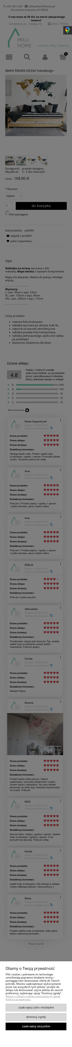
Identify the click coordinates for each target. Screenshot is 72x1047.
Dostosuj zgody (36, 1017)
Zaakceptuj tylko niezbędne (36, 1007)
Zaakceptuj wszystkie (36, 1026)
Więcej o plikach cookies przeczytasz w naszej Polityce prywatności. (33, 998)
